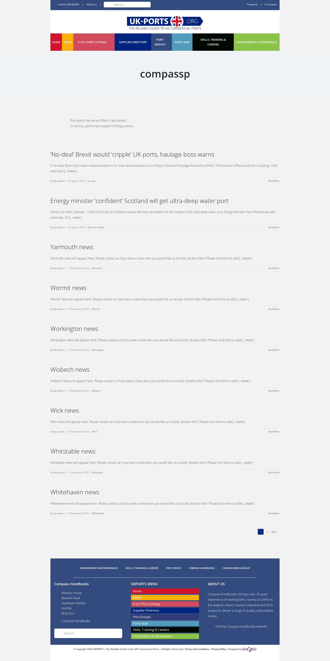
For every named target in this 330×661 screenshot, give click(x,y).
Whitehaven (98, 513)
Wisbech (96, 390)
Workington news (74, 328)
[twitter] (165, 657)
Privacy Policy (219, 649)
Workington (98, 350)
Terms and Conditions (197, 649)
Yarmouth (97, 268)
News (101, 227)
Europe (91, 181)
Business (92, 227)
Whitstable (97, 472)
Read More (274, 181)
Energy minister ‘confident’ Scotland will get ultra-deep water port (139, 200)
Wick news (64, 410)
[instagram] (171, 657)
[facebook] (159, 657)
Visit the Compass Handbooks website (241, 626)
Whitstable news (72, 451)
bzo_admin (59, 181)
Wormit (96, 309)
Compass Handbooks (75, 621)
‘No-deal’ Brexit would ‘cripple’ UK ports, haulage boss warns (132, 154)
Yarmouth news (71, 247)
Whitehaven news (74, 492)
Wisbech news (70, 369)
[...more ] (70, 171)
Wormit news (68, 288)
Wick (94, 431)
